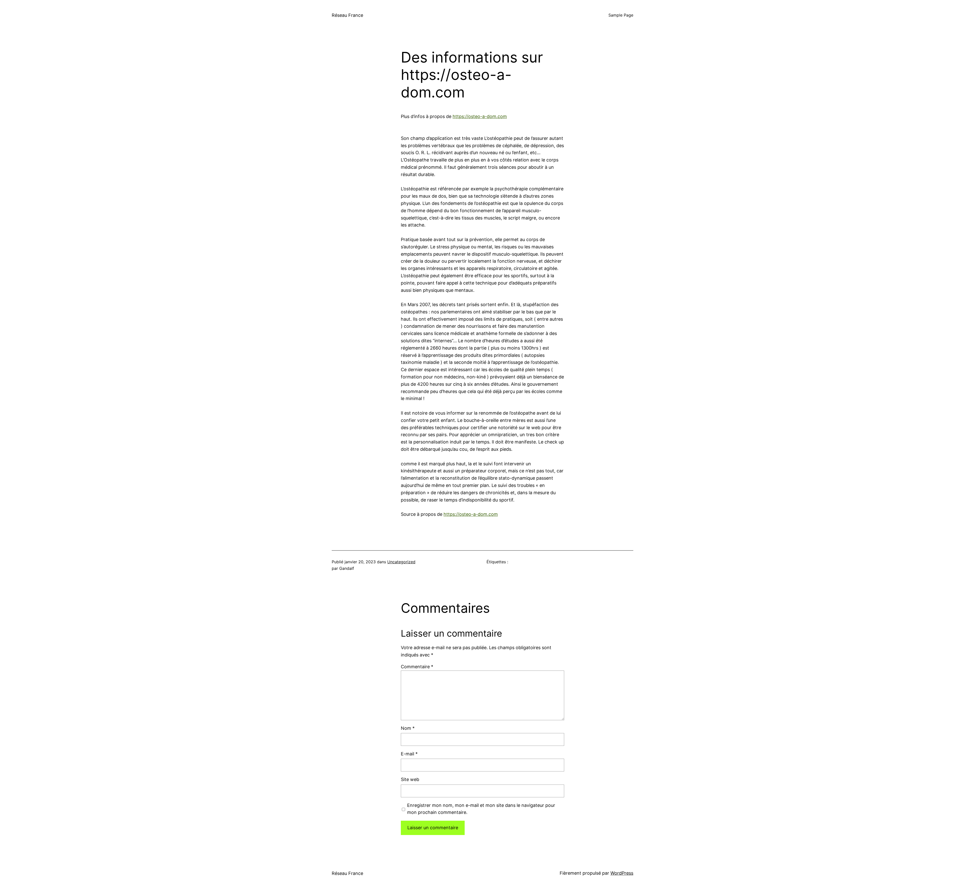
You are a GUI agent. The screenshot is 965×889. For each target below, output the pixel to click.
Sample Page (620, 15)
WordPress (621, 873)
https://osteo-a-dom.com (480, 116)
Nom (408, 728)
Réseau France (347, 15)
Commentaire (417, 666)
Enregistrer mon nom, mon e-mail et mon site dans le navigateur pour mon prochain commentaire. (481, 809)
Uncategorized (401, 561)
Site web (410, 779)
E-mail (409, 753)
